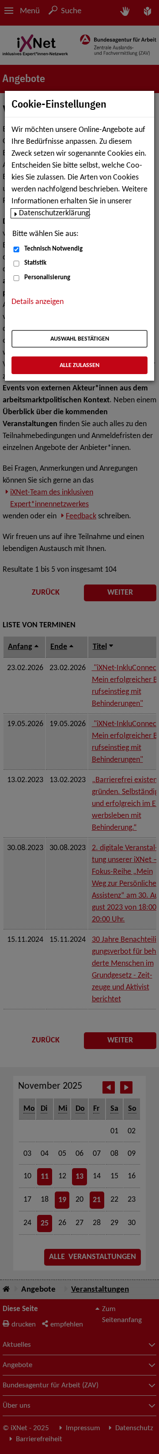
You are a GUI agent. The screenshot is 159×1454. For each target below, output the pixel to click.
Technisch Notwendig (53, 249)
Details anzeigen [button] (37, 302)
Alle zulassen (79, 365)
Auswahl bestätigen (79, 339)
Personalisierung (47, 277)
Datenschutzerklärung (54, 213)
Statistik (35, 263)
